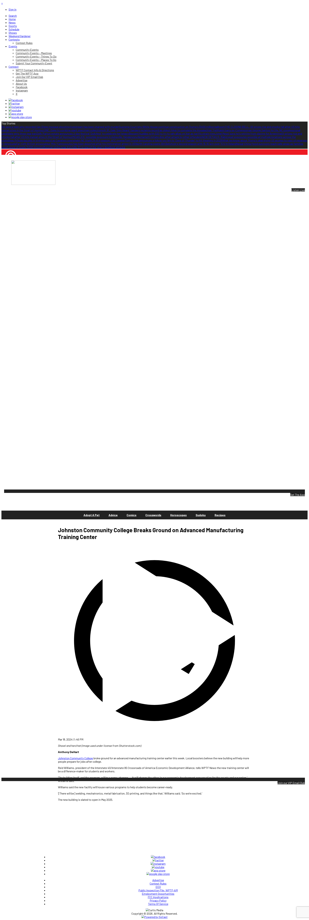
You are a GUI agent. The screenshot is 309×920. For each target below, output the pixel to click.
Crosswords (153, 515)
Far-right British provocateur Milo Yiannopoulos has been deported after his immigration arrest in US (75, 143)
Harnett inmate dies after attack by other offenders (171, 137)
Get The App (297, 494)
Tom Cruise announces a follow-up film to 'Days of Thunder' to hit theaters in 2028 (173, 140)
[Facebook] (16, 100)
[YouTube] (15, 110)
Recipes (220, 515)
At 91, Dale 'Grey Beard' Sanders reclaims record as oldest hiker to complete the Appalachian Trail (160, 130)
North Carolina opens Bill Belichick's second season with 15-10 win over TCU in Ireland (185, 143)
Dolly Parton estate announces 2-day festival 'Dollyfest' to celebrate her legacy (82, 133)
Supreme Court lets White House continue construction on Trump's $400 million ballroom (172, 126)
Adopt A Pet (92, 515)
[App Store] (16, 113)
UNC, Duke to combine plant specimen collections (73, 130)
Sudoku (201, 515)
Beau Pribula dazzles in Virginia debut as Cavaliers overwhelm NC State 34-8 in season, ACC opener (66, 140)
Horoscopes (178, 515)
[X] (14, 103)
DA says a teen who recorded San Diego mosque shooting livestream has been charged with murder (60, 126)
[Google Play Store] (20, 117)
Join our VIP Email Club (291, 782)
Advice (113, 515)
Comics (131, 515)
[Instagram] (16, 107)
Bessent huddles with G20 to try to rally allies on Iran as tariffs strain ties (171, 133)
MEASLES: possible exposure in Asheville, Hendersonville (106, 137)
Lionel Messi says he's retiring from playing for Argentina (247, 133)
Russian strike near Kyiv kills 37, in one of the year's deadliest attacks (84, 147)
